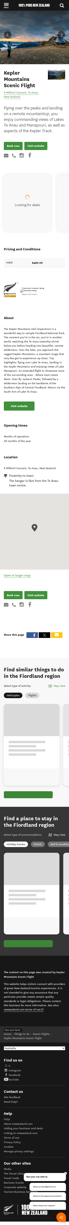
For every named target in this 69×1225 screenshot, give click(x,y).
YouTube (14, 1079)
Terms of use (11, 1137)
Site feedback (12, 1097)
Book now (13, 146)
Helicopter (13, 695)
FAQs (7, 1119)
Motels (38, 844)
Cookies (9, 1146)
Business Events (14, 1182)
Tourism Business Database (21, 1191)
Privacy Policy (12, 1142)
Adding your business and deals (23, 1128)
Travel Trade (11, 1178)
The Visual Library (15, 1173)
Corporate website (15, 1187)
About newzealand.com (18, 1123)
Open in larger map (17, 575)
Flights (32, 695)
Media (7, 1169)
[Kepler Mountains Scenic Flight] (56, 75)
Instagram (15, 1070)
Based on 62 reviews (29, 294)
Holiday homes (16, 844)
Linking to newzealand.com (20, 1133)
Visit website (35, 146)
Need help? (11, 1101)
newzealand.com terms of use (24, 1009)
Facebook (14, 1075)
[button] (6, 5)
